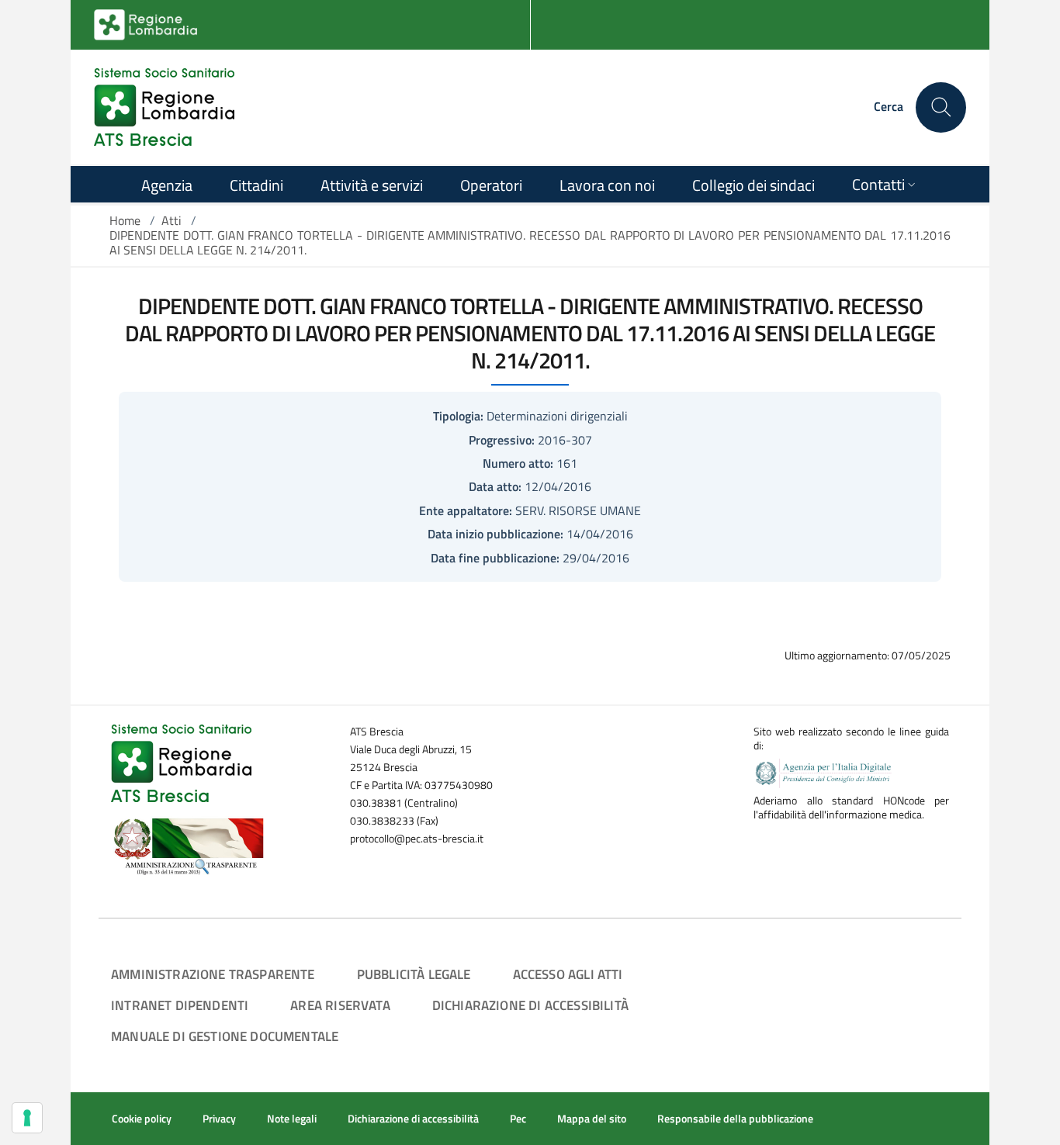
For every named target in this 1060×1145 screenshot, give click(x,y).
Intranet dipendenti (179, 1005)
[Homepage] (164, 107)
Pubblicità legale (414, 973)
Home (124, 220)
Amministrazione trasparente (213, 973)
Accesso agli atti (568, 973)
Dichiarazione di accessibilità (530, 1005)
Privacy (219, 1118)
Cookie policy (141, 1118)
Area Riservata (340, 1005)
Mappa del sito (591, 1118)
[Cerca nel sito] (941, 107)
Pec (518, 1118)
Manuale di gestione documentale (224, 1036)
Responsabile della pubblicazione (735, 1118)
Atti (171, 220)
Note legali (292, 1118)
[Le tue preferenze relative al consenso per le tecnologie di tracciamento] (27, 1118)
